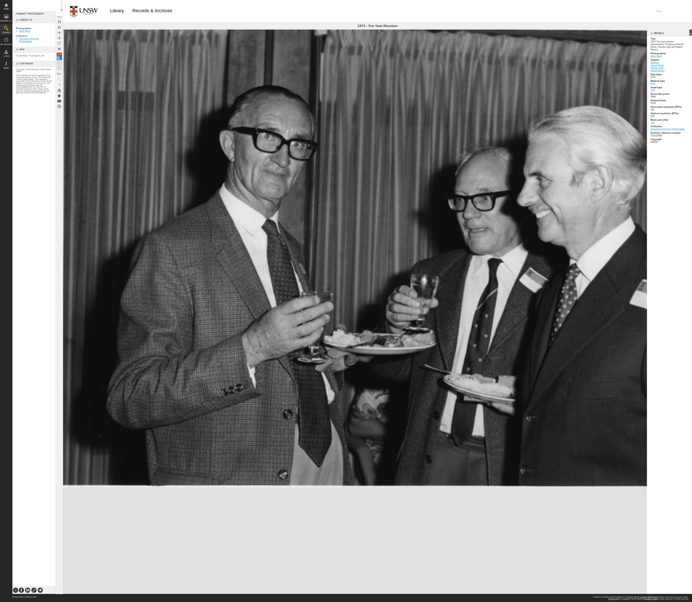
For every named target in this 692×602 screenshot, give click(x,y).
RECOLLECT (613, 599)
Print (653, 83)
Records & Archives (152, 10)
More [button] (6, 68)
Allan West (24, 31)
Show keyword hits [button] (59, 79)
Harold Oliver (657, 65)
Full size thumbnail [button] (59, 21)
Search (6, 33)
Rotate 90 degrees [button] (59, 43)
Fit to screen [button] (59, 27)
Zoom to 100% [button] (59, 49)
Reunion (655, 62)
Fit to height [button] (59, 38)
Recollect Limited (651, 599)
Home (6, 9)
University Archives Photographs (29, 40)
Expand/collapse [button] (690, 33)
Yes (653, 122)
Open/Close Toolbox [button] (61, 6)
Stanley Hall (657, 68)
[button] (59, 58)
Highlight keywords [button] (59, 85)
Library (117, 10)
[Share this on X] (15, 590)
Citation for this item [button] (59, 106)
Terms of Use (30, 597)
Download (59, 90)
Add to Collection (59, 95)
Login (6, 56)
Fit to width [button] (59, 32)
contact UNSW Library (649, 597)
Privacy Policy (18, 597)
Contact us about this (59, 101)
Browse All (6, 21)
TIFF (653, 90)
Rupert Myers (658, 70)
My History (6, 44)
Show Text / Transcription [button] (59, 74)
